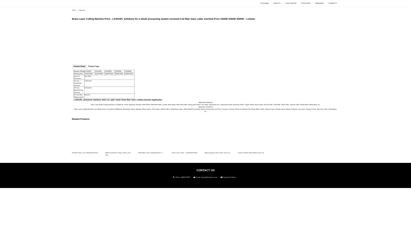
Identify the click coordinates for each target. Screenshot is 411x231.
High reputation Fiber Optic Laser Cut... (218, 153)
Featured (82, 10)
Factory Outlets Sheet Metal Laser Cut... (251, 153)
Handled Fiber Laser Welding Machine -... (86, 153)
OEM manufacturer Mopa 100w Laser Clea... (118, 154)
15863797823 (185, 177)
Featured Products (229, 177)
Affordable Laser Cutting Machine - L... (151, 153)
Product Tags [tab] (93, 66)
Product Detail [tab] (79, 66)
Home (74, 10)
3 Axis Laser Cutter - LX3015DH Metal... (185, 153)
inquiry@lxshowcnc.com (209, 177)
